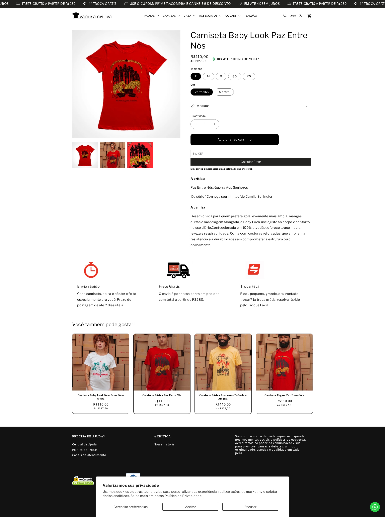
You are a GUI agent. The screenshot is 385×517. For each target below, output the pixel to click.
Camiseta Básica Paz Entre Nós (161, 395)
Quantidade (198, 115)
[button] (151, 15)
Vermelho (202, 92)
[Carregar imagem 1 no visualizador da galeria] (85, 155)
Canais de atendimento (89, 455)
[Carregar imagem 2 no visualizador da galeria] (113, 155)
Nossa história (164, 444)
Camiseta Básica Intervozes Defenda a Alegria (223, 397)
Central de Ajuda (84, 444)
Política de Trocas (85, 450)
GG (234, 76)
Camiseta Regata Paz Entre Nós (284, 395)
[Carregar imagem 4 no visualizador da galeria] (140, 155)
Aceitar (190, 507)
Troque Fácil (258, 305)
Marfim (224, 92)
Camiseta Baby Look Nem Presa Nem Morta (101, 397)
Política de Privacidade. (183, 496)
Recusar (250, 507)
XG (249, 76)
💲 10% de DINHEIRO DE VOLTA (236, 59)
